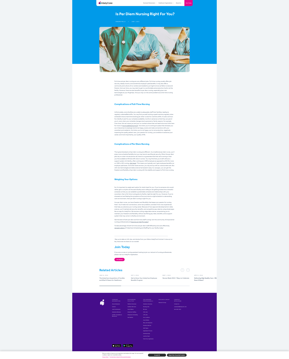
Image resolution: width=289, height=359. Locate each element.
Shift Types (145, 328)
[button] (182, 270)
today (146, 222)
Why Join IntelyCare (147, 322)
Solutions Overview (147, 304)
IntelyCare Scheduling (133, 314)
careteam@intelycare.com (180, 306)
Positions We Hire (147, 325)
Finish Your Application (148, 338)
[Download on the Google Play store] (128, 346)
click (131, 163)
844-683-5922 (177, 309)
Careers (114, 306)
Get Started (119, 259)
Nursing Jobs (146, 306)
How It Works (131, 309)
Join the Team (146, 336)
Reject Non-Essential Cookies (177, 355)
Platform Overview (132, 304)
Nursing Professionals (149, 3)
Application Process (147, 330)
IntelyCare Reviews (116, 312)
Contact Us (176, 304)
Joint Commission (116, 309)
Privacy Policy (105, 357)
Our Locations (146, 317)
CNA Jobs (145, 312)
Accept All (157, 355)
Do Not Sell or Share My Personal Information (120, 357)
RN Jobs (145, 309)
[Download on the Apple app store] (116, 346)
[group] (112, 279)
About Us (178, 3)
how (123, 126)
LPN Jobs (145, 314)
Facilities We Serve (132, 306)
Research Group (162, 302)
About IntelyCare (116, 304)
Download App (146, 333)
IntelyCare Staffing (132, 312)
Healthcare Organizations (165, 3)
